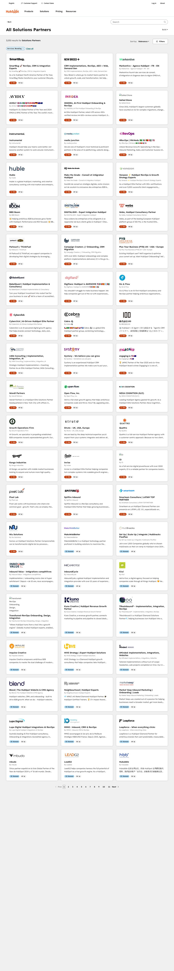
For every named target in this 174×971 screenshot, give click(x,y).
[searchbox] (139, 21)
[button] (165, 29)
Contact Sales (49, 3)
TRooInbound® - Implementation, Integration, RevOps (142, 607)
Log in (154, 3)
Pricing (59, 11)
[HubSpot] (12, 11)
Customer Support (30, 3)
